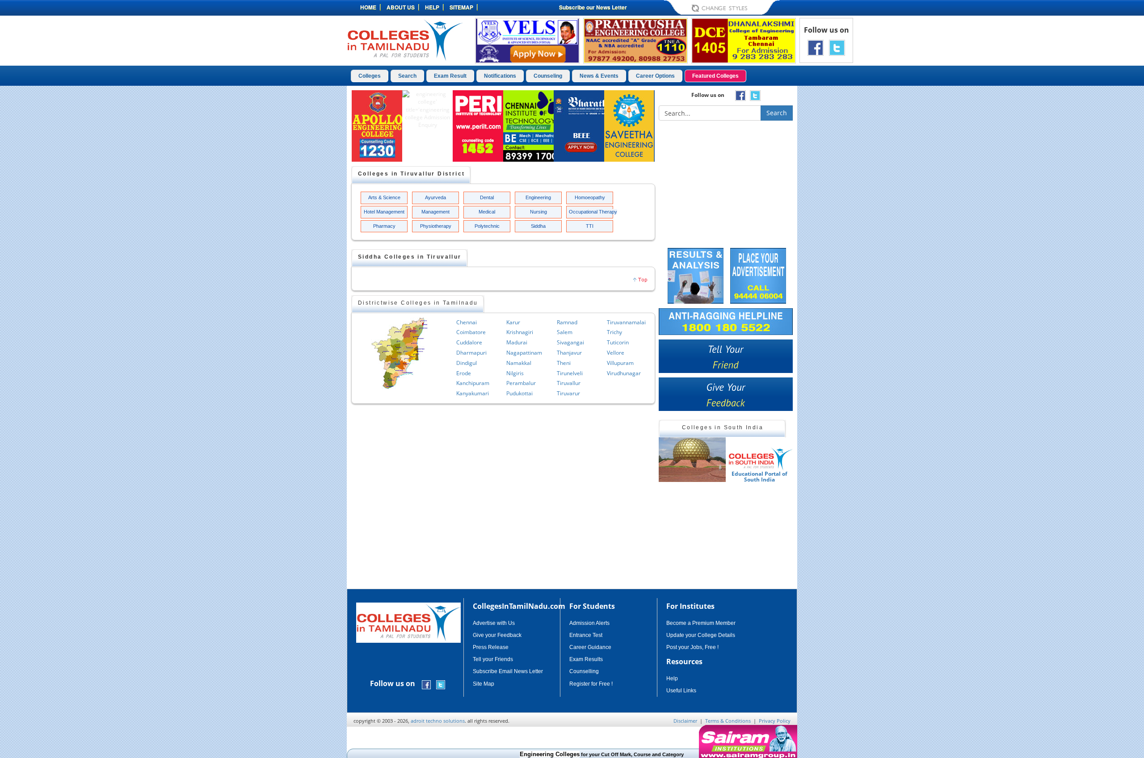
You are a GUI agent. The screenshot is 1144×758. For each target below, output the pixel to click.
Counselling (584, 671)
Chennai (466, 322)
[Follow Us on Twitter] (837, 47)
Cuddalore (469, 342)
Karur (513, 322)
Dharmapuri (471, 352)
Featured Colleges (715, 76)
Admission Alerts (589, 623)
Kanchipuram (472, 383)
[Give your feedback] (726, 394)
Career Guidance (590, 647)
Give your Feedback (497, 635)
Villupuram (620, 363)
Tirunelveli (570, 373)
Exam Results (586, 659)
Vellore (615, 352)
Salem (564, 332)
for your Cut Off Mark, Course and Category (580, 754)
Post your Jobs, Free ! (692, 647)
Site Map (483, 684)
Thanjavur (569, 352)
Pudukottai (519, 393)
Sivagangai (570, 342)
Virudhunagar (624, 373)
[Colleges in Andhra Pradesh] (693, 459)
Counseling (548, 76)
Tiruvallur (568, 383)
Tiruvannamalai (626, 322)
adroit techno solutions (438, 720)
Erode (463, 373)
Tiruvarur (568, 393)
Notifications (500, 76)
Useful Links (681, 690)
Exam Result (450, 76)
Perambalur (521, 383)
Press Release (491, 647)
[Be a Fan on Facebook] (816, 47)
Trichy (614, 332)
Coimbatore (471, 332)
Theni (564, 363)
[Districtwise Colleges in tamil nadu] (399, 353)
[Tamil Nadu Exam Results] (695, 275)
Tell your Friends (493, 659)
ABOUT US (401, 7)
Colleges (369, 76)
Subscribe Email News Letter (508, 671)
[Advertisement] (835, 222)
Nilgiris (515, 373)
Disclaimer (685, 720)
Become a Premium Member (701, 623)
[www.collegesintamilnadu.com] (405, 39)
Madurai (516, 342)
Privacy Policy (775, 720)
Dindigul (466, 363)
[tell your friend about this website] (726, 356)
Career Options (655, 76)
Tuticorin (618, 342)
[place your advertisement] (758, 275)
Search (407, 76)
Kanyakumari (472, 393)
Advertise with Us (494, 623)
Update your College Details (700, 635)
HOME (368, 7)
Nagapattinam (524, 352)
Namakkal (518, 363)
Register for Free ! (591, 684)
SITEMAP (461, 7)
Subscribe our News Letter (593, 7)
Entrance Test (585, 635)
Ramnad (567, 322)
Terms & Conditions (728, 720)
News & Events (599, 76)
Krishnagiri (519, 332)
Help (672, 678)
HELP (432, 7)
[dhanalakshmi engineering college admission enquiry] (743, 40)
